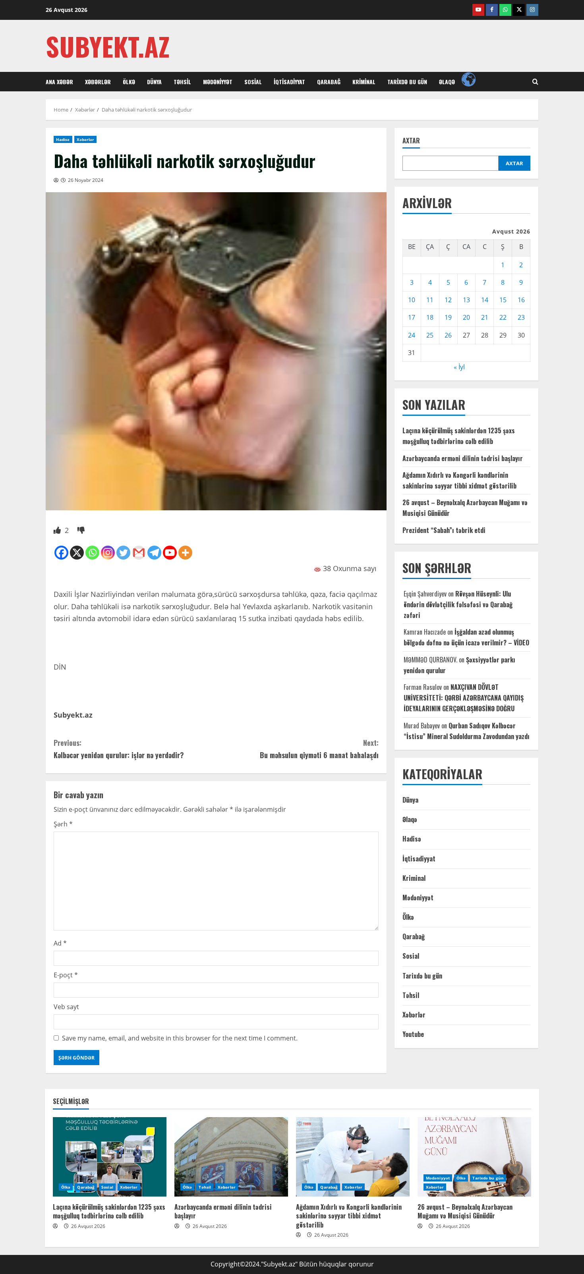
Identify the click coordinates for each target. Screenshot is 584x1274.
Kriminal (363, 81)
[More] (185, 553)
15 (503, 300)
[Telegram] (154, 553)
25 (429, 335)
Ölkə (129, 81)
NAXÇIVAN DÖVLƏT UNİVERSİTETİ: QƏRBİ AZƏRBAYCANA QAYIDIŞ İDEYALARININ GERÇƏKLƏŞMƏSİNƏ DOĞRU (464, 698)
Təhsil (182, 81)
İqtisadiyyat (289, 81)
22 (503, 317)
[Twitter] (123, 553)
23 (521, 317)
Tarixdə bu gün (407, 81)
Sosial (253, 81)
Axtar (411, 140)
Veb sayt (66, 1006)
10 (411, 300)
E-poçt (66, 975)
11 (429, 300)
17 (411, 317)
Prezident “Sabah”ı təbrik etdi (443, 530)
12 (448, 300)
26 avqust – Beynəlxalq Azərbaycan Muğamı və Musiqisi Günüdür (465, 1211)
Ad (60, 943)
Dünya (154, 81)
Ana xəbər (59, 81)
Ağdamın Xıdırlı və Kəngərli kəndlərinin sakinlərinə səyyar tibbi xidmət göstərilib (349, 1216)
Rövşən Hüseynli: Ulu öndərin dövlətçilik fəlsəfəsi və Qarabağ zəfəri (458, 604)
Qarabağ (328, 81)
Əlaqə (447, 81)
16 (521, 300)
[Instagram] (108, 553)
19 (448, 317)
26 (448, 335)
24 (411, 335)
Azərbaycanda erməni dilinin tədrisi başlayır (462, 458)
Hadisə (63, 139)
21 (484, 317)
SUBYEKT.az (108, 46)
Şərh (63, 824)
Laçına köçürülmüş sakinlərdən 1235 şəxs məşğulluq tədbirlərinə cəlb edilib (109, 1211)
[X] (77, 553)
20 (466, 317)
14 (484, 300)
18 (429, 317)
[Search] (535, 81)
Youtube (413, 1034)
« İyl (459, 367)
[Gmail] (139, 553)
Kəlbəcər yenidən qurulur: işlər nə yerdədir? (119, 748)
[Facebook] (61, 553)
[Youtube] (170, 553)
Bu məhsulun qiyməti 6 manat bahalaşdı (319, 748)
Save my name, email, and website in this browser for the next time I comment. (180, 1038)
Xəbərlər (98, 81)
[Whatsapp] (92, 553)
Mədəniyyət (217, 81)
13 (466, 300)
